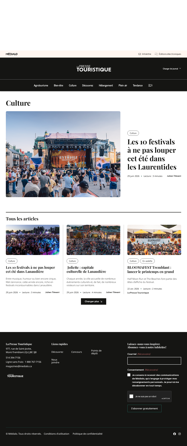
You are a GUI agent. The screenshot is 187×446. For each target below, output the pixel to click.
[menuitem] (172, 68)
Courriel (138, 354)
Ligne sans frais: (23, 362)
